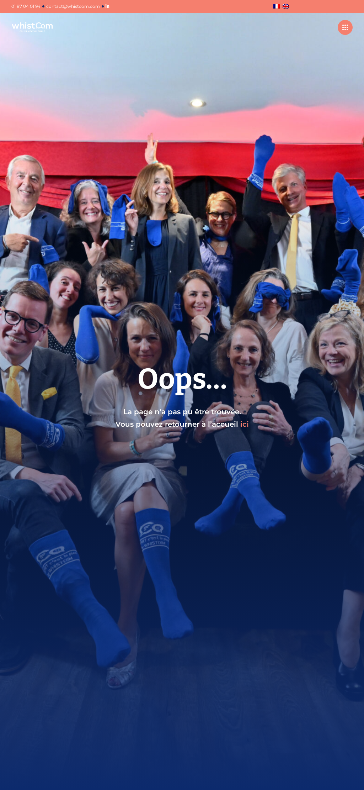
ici (244, 424)
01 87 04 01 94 (26, 6)
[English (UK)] (285, 7)
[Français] (276, 7)
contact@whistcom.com (73, 6)
